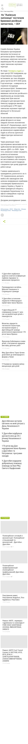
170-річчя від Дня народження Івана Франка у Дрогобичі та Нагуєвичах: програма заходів (14, 451)
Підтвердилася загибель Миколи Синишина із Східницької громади (11, 289)
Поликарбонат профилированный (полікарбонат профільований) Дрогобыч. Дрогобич (13, 570)
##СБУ (11, 209)
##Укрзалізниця (5, 209)
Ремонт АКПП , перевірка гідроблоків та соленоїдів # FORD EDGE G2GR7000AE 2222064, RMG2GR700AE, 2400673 (13, 625)
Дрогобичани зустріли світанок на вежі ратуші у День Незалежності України (13, 425)
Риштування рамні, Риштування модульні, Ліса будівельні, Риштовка (13, 597)
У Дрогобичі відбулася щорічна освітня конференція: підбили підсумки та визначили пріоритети (14, 277)
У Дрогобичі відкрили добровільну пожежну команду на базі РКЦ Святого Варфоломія (12, 465)
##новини (23, 209)
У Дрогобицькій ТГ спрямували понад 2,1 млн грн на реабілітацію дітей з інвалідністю (12, 313)
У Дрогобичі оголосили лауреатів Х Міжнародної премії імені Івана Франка (12, 300)
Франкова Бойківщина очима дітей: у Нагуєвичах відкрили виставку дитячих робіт (13, 343)
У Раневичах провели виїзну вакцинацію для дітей (13, 365)
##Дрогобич (17, 209)
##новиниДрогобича (6, 210)
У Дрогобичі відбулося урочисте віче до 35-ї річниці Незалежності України (12, 437)
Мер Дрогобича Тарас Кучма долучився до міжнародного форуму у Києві (13, 355)
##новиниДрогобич (16, 210)
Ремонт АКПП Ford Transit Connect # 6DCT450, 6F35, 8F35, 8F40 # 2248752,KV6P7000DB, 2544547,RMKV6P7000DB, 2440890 (12, 655)
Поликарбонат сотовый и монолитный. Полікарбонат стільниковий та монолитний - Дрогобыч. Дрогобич (13, 540)
